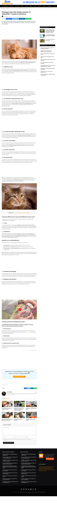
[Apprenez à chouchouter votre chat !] (31, 404)
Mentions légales (40, 492)
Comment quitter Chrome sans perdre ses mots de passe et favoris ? (10, 473)
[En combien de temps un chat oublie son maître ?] (7, 404)
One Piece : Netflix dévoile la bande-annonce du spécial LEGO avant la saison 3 (10, 463)
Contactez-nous (50, 458)
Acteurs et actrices (50, 467)
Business (39, 6)
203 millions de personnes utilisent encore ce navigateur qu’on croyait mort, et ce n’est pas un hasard (10, 467)
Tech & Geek (17, 6)
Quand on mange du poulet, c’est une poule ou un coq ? (48, 54)
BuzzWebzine (3, 8)
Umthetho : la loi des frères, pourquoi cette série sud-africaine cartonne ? (10, 460)
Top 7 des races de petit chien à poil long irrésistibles (47, 63)
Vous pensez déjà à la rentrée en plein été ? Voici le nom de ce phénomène (10, 457)
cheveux (27, 332)
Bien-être (44, 6)
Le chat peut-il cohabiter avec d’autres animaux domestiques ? (50, 35)
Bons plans (49, 6)
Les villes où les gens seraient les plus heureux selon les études (10, 470)
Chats (6, 384)
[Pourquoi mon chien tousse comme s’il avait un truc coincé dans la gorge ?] (19, 404)
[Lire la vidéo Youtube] (20, 309)
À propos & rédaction (23, 492)
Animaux (26, 6)
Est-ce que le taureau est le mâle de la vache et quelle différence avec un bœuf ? (48, 66)
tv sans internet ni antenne (46, 469)
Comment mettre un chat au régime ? (31, 420)
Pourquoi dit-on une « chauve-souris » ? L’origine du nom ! (47, 72)
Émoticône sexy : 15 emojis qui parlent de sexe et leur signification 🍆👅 (10, 482)
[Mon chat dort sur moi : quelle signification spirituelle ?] (7, 415)
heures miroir (44, 470)
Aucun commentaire (20, 16)
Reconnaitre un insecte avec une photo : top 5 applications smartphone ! (48, 48)
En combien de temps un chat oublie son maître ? (7, 409)
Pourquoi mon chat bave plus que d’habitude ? (21, 212)
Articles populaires (28, 492)
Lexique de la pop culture (47, 466)
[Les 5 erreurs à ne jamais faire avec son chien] (42, 40)
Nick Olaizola (6, 16)
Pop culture (11, 6)
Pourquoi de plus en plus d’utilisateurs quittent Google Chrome (10, 455)
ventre (23, 281)
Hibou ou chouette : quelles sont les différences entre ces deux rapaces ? (46, 51)
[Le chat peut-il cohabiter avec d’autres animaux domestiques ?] (42, 36)
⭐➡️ (19, 376)
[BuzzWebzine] (7, 2)
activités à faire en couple (43, 468)
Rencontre (35, 6)
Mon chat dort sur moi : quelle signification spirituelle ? (7, 420)
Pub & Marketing (5, 6)
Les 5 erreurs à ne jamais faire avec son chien (50, 40)
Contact (44, 492)
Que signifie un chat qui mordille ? (18, 420)
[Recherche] (54, 6)
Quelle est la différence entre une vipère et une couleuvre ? (48, 60)
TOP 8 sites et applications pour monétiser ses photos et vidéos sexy (10, 479)
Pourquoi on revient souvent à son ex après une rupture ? (10, 476)
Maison (22, 6)
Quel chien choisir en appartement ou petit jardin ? (47, 57)
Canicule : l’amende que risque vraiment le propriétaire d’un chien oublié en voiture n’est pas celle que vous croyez (50, 31)
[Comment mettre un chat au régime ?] (31, 415)
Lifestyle (30, 6)
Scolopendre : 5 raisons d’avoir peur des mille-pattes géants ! (48, 69)
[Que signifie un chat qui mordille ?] (19, 415)
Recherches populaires (34, 492)
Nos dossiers (41, 466)
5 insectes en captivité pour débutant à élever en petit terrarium (48, 75)
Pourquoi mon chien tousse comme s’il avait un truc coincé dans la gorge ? (19, 409)
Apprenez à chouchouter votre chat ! (31, 409)
